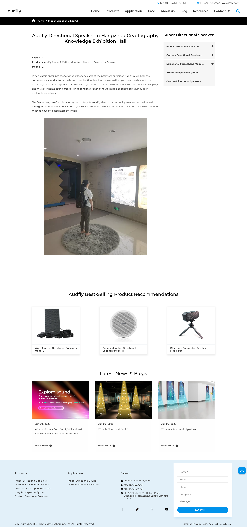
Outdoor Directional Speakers (183, 55)
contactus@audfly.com (225, 3)
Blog (183, 11)
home (41, 21)
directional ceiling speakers (97, 80)
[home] (14, 13)
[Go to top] (242, 470)
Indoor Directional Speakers (182, 46)
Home (95, 11)
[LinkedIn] (152, 509)
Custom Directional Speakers (183, 81)
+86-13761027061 (133, 484)
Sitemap (187, 524)
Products (112, 11)
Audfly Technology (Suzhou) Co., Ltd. (50, 524)
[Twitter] (137, 509)
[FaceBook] (122, 509)
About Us (168, 11)
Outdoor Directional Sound (83, 484)
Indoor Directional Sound (63, 21)
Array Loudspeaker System (182, 72)
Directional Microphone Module (185, 64)
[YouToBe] (166, 509)
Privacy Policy (200, 524)
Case (151, 11)
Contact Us (222, 11)
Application (133, 11)
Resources (200, 11)
